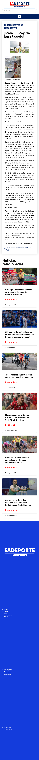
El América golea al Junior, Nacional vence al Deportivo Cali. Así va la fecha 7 (17, 417)
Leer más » (11, 299)
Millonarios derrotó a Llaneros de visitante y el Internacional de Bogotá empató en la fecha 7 (19, 334)
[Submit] (4, 10)
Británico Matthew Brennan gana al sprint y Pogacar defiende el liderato (17, 460)
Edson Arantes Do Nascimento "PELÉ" (18, 248)
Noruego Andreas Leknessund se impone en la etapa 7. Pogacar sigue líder (18, 292)
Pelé (7, 250)
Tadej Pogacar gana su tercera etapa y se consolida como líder (19, 376)
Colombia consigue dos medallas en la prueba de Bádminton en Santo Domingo (18, 502)
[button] (19, 16)
